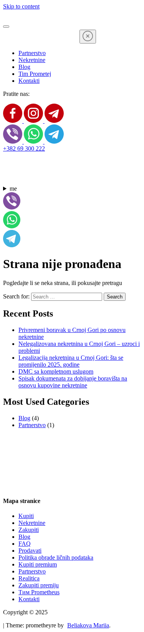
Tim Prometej (34, 73)
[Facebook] (13, 120)
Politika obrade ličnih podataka (55, 557)
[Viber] (13, 141)
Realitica (29, 578)
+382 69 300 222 (24, 148)
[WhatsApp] (34, 141)
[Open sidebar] (6, 26)
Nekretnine (31, 60)
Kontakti (29, 80)
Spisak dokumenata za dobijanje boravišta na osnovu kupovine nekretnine (72, 382)
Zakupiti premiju (38, 585)
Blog (24, 67)
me (13, 188)
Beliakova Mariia (88, 625)
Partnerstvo (32, 53)
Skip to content (21, 6)
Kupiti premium (37, 564)
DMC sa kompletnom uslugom (55, 371)
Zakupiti (28, 529)
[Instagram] (34, 120)
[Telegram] (54, 120)
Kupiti (26, 516)
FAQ (24, 543)
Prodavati (29, 550)
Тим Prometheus (39, 592)
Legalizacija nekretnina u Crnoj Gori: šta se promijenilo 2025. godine (70, 361)
